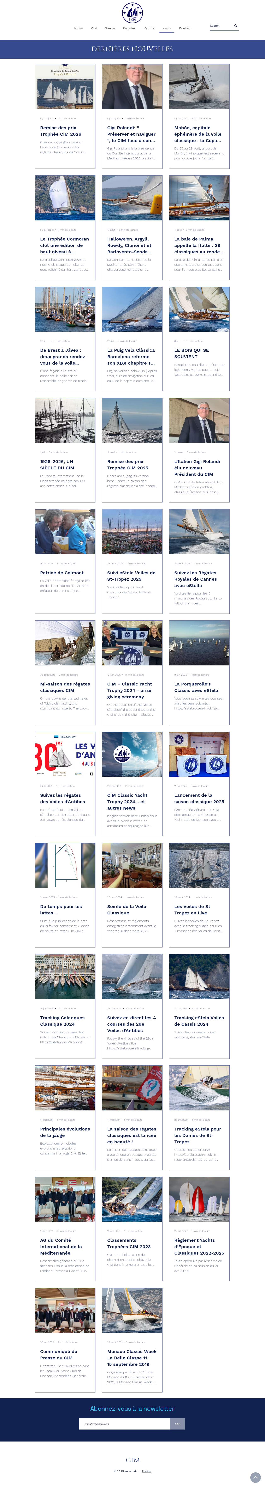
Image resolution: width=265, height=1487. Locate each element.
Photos (146, 1471)
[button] (129, 29)
